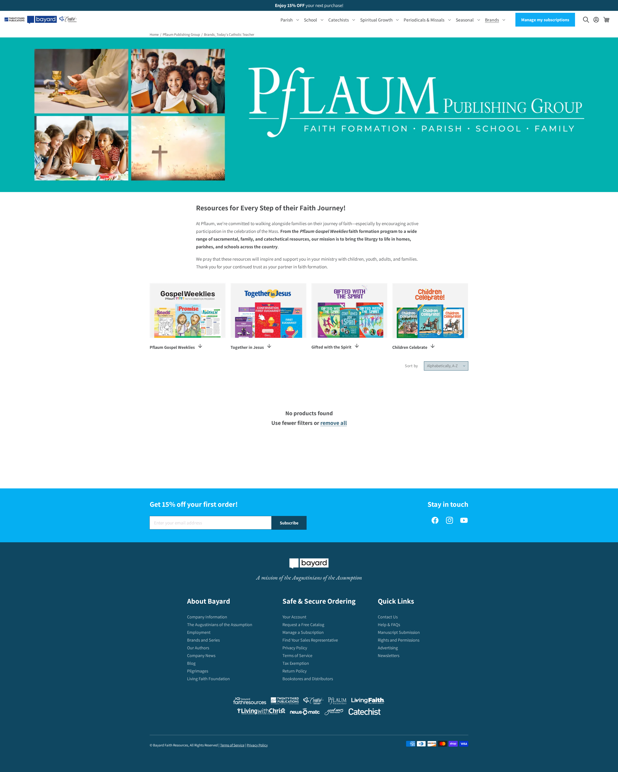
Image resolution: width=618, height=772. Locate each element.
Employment (199, 632)
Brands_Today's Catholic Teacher (229, 34)
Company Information (207, 617)
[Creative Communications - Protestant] (313, 702)
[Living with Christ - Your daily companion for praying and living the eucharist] (261, 712)
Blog (191, 663)
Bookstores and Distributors (307, 679)
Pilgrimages (197, 671)
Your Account (294, 617)
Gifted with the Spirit (331, 347)
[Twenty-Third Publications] (285, 702)
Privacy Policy (294, 648)
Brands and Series (203, 640)
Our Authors (198, 648)
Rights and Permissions (398, 640)
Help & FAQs (389, 625)
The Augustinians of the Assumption (219, 625)
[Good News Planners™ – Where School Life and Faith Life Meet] (334, 712)
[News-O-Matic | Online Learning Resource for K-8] (305, 712)
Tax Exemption (295, 663)
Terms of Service (297, 655)
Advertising (388, 648)
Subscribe (289, 523)
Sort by (411, 365)
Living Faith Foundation (208, 679)
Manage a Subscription (303, 632)
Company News (201, 655)
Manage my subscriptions (545, 19)
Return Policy (294, 671)
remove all (333, 423)
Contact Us (388, 617)
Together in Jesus (247, 347)
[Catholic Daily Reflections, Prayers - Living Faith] (368, 702)
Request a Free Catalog (303, 625)
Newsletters (388, 655)
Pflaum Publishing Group (181, 34)
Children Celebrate (409, 347)
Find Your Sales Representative (310, 640)
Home (154, 34)
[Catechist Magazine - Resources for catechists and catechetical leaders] (364, 712)
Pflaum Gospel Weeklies (172, 347)
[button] (289, 19)
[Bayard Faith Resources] (249, 702)
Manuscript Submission (399, 632)
